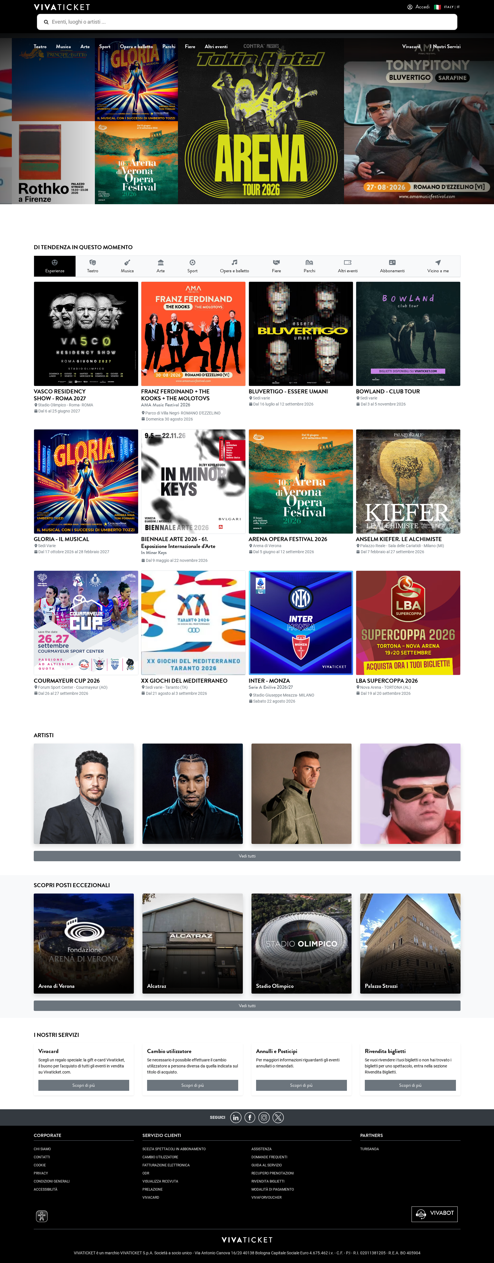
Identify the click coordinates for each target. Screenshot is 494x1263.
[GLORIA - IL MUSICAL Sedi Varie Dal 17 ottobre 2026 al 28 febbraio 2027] (101, 79)
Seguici (217, 1117)
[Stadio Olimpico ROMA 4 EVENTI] (301, 943)
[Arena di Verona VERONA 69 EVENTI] (84, 943)
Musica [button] (63, 46)
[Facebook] (250, 1117)
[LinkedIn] (236, 1117)
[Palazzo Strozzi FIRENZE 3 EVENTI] (410, 943)
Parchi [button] (168, 46)
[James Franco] (84, 793)
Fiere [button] (190, 46)
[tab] (55, 266)
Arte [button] (85, 46)
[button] (42, 1216)
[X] (278, 1117)
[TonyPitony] (410, 793)
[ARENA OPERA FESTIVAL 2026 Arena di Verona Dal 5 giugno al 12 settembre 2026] (101, 162)
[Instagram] (264, 1117)
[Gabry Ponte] (301, 793)
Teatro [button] (40, 46)
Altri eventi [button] (216, 46)
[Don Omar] (192, 793)
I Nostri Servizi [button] (445, 46)
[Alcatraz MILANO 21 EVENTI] (192, 943)
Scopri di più (83, 1085)
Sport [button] (104, 46)
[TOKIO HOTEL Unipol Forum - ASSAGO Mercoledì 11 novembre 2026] (226, 121)
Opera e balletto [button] (136, 46)
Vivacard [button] (411, 46)
